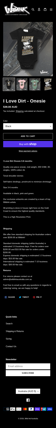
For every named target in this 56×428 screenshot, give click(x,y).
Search (9, 323)
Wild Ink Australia (31, 419)
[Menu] (51, 9)
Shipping (20, 111)
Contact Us (11, 346)
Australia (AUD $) (27, 391)
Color (5, 121)
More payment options (28, 151)
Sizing (8, 338)
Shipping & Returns (15, 331)
